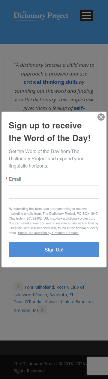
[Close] (101, 117)
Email (15, 179)
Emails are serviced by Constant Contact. (48, 232)
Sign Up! (54, 249)
